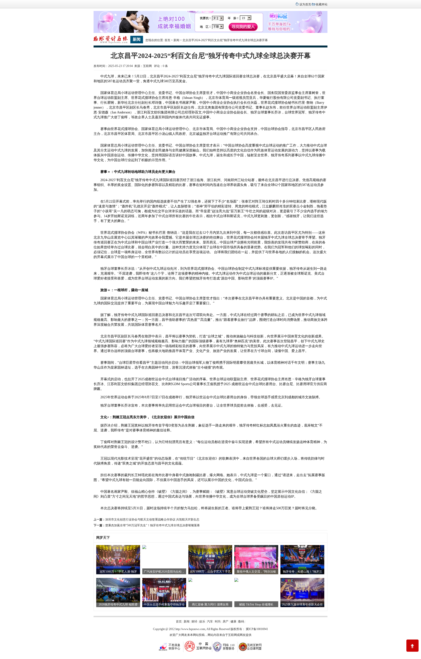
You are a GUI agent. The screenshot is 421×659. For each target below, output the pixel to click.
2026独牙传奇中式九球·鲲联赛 (118, 604)
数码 (241, 621)
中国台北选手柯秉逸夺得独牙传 (164, 604)
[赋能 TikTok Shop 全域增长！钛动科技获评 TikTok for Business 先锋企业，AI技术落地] (236, 581)
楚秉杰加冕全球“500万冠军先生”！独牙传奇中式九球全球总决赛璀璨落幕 (152, 525)
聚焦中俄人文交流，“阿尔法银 (256, 571)
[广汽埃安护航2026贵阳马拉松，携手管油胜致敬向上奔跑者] (144, 548)
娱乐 (202, 621)
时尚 (218, 621)
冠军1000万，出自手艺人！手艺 (210, 571)
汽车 (210, 621)
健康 (233, 621)
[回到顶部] (412, 646)
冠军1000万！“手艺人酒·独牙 (118, 571)
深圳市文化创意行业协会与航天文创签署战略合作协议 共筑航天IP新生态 (152, 519)
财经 (194, 621)
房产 (226, 621)
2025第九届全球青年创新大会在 (302, 604)
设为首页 (305, 4)
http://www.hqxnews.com (190, 629)
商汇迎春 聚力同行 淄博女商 (210, 604)
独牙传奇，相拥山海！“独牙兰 (302, 571)
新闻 (176, 40)
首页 (167, 40)
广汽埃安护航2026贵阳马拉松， (164, 571)
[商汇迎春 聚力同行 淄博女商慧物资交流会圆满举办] (190, 581)
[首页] (111, 43)
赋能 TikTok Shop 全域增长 (256, 604)
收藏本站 (321, 4)
